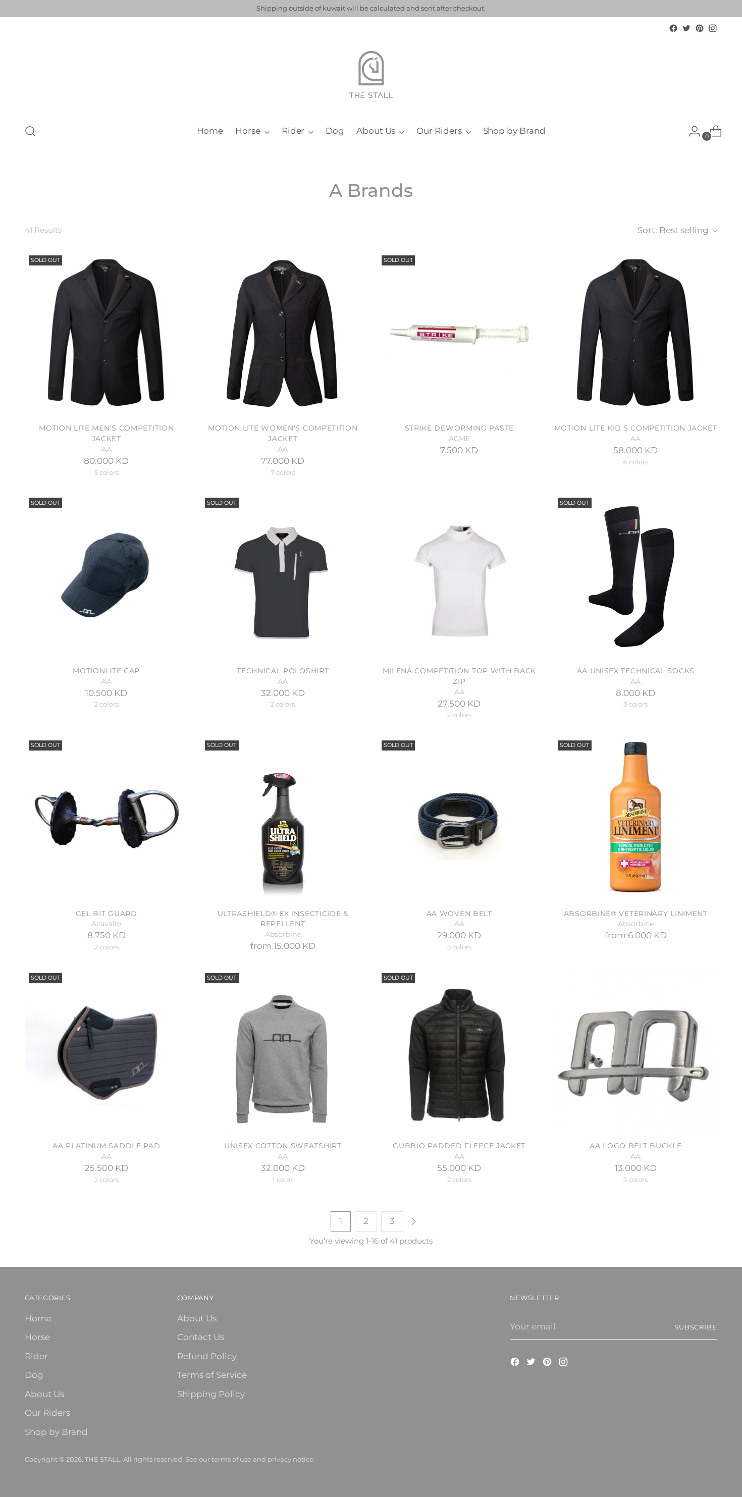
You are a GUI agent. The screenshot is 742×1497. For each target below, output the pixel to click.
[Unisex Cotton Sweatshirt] (283, 1051)
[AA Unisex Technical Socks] (636, 576)
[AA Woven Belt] (460, 818)
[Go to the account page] (690, 131)
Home (38, 1318)
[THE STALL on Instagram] (712, 28)
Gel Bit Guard (106, 913)
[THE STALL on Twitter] (686, 28)
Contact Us (200, 1337)
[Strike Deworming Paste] (460, 333)
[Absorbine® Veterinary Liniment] (636, 818)
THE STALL (102, 1459)
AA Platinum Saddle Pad (106, 1145)
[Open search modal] (30, 131)
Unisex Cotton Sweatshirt (283, 1145)
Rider (36, 1356)
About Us (44, 1394)
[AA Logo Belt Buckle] (636, 1051)
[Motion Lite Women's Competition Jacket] (283, 333)
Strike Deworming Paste (459, 428)
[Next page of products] (413, 1221)
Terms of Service (212, 1375)
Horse (37, 1337)
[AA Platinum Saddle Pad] (107, 1051)
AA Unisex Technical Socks (636, 670)
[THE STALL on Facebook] (673, 28)
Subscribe (696, 1327)
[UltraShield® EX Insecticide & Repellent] (283, 818)
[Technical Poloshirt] (283, 576)
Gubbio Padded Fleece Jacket (459, 1145)
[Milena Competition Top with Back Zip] (460, 576)
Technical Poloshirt (283, 670)
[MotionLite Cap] (107, 576)
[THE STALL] (371, 74)
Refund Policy (207, 1356)
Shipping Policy (211, 1394)
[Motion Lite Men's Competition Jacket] (107, 333)
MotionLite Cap (106, 670)
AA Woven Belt (459, 913)
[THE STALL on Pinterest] (699, 28)
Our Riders (47, 1413)
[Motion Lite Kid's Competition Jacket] (636, 333)
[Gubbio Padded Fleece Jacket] (460, 1051)
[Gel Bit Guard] (107, 818)
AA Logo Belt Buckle (635, 1145)
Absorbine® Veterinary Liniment (636, 913)
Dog (34, 1375)
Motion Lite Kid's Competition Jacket (635, 428)
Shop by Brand (56, 1432)
